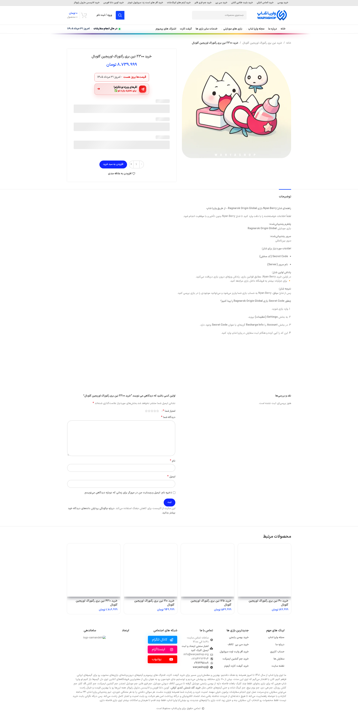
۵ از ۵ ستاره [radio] (146, 411)
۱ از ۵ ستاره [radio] (157, 411)
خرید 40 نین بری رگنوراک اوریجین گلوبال (268, 603)
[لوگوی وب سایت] (272, 15)
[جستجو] (120, 15)
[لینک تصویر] (125, 648)
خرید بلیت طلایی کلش (242, 2)
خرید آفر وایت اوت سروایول (234, 652)
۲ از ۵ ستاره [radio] (154, 411)
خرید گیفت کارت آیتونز (236, 666)
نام (172, 461)
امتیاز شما (169, 410)
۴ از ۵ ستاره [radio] (149, 411)
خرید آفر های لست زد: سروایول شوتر (145, 2)
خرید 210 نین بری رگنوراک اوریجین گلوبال (154, 603)
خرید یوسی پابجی (239, 637)
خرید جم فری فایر (203, 2)
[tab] (285, 195)
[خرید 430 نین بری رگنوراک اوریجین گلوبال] (93, 570)
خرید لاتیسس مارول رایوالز (87, 2)
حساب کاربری (277, 652)
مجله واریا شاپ (276, 637)
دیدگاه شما (168, 417)
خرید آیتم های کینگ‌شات (179, 2)
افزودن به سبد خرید (113, 164)
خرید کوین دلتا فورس (113, 2)
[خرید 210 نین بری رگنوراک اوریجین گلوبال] (150, 570)
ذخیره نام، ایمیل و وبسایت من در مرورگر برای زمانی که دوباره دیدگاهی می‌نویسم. (128, 493)
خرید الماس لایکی (265, 2)
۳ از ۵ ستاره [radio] (152, 411)
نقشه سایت (278, 666)
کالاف (238, 644)
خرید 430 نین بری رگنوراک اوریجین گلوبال (96, 603)
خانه (288, 43)
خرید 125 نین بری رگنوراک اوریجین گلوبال (211, 603)
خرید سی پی (221, 2)
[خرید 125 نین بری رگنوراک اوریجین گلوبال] (207, 570)
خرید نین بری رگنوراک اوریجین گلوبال (262, 43)
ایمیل (171, 477)
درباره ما (280, 644)
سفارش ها (279, 659)
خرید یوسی (282, 2)
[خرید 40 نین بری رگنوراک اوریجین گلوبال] (264, 570)
